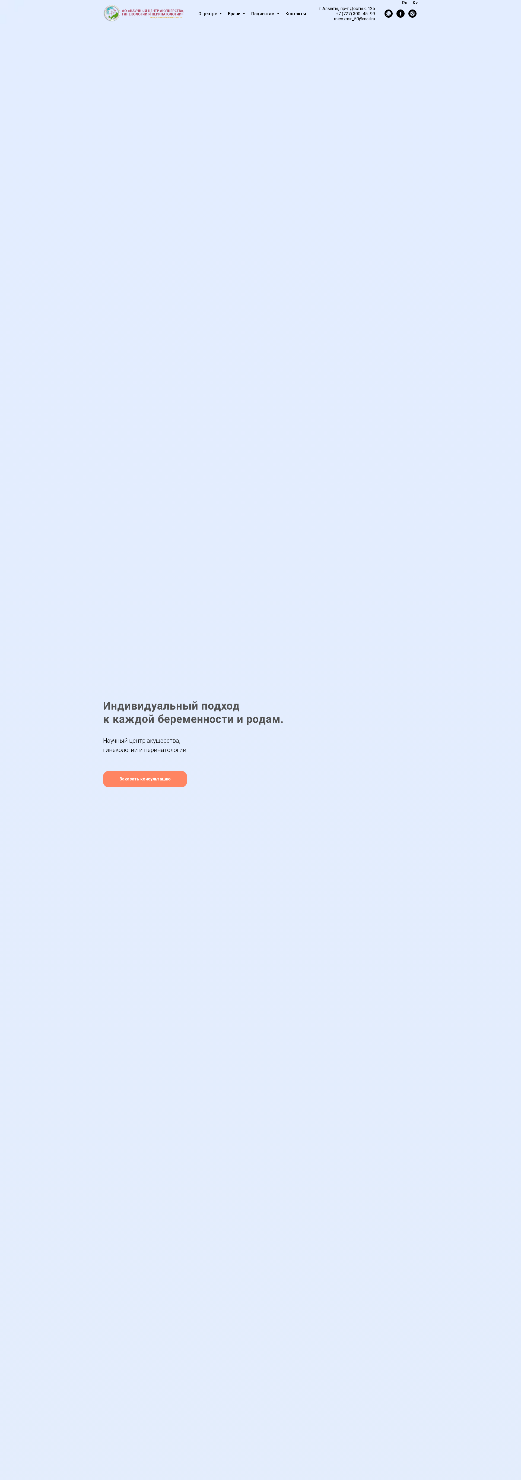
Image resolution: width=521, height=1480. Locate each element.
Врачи (235, 13)
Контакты (295, 13)
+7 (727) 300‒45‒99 (355, 13)
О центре (208, 13)
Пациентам (263, 13)
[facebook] (400, 14)
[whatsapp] (389, 14)
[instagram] (412, 14)
